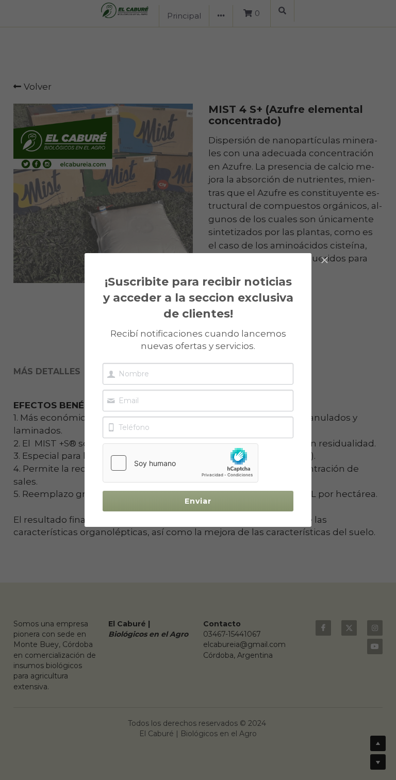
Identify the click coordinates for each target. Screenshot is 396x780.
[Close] (324, 261)
